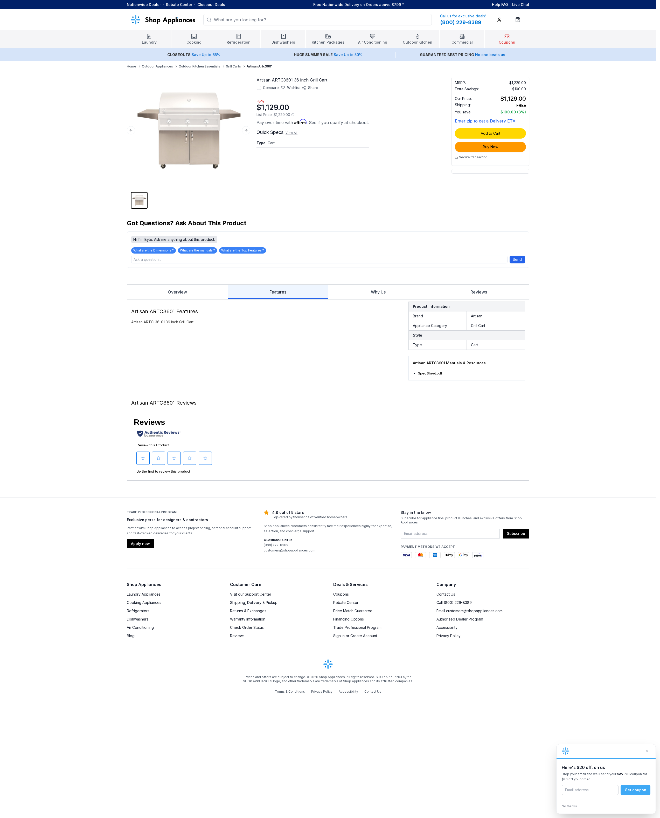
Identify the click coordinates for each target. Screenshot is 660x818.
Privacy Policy (448, 635)
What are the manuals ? (197, 250)
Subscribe (516, 533)
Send (517, 259)
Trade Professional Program (357, 627)
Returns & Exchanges (248, 611)
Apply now (140, 543)
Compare (271, 87)
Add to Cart (490, 133)
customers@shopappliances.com (289, 550)
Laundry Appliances (144, 594)
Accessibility (446, 627)
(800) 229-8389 (276, 545)
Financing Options (348, 619)
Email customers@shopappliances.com (469, 611)
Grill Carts (233, 66)
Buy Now (490, 147)
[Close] (647, 751)
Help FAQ (500, 4)
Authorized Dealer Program (459, 619)
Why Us (378, 292)
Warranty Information (247, 619)
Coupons (341, 594)
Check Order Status (247, 627)
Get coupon (635, 790)
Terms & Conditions (290, 691)
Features (277, 292)
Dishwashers (137, 619)
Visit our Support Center (250, 594)
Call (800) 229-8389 (454, 602)
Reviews (478, 292)
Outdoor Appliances (157, 66)
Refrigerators (138, 611)
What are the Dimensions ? (153, 250)
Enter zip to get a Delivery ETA (485, 121)
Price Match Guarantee (352, 611)
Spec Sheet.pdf (430, 373)
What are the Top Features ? (242, 250)
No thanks (569, 806)
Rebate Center (179, 4)
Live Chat (520, 4)
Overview (177, 292)
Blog (131, 635)
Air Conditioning (140, 627)
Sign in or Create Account (355, 635)
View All (291, 133)
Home (131, 66)
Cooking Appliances (144, 602)
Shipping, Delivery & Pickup (253, 602)
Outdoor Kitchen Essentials (199, 66)
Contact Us (445, 594)
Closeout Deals (211, 4)
